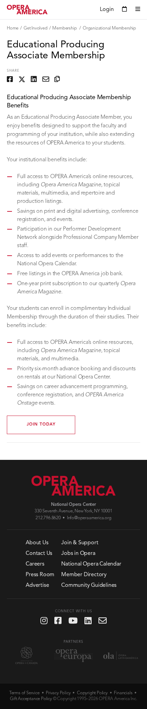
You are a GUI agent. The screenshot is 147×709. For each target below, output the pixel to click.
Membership (65, 28)
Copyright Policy (92, 693)
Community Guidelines (89, 585)
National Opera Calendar (91, 564)
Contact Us (39, 553)
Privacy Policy (58, 693)
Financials (123, 693)
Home (12, 28)
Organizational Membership (109, 28)
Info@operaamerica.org (89, 518)
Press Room (40, 575)
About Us (37, 543)
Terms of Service (24, 693)
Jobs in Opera (78, 553)
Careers (35, 564)
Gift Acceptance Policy (31, 699)
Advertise (37, 585)
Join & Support (79, 543)
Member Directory (84, 575)
